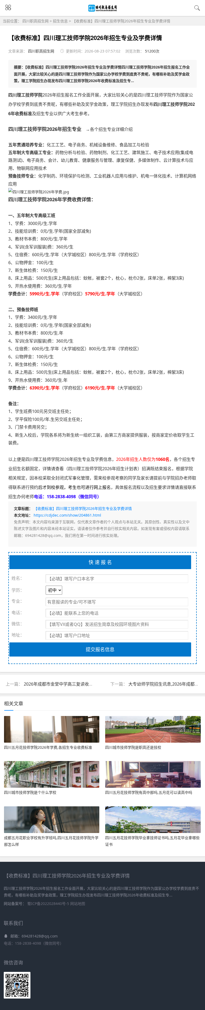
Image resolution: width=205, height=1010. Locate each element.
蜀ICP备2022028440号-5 (48, 903)
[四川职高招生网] (102, 10)
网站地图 (77, 903)
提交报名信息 (100, 649)
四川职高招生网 (36, 20)
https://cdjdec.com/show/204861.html (67, 515)
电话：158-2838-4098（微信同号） (34, 943)
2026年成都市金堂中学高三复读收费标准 (63, 684)
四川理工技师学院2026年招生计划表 (102, 469)
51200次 (152, 51)
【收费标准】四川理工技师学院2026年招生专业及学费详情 (121, 20)
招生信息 (60, 20)
